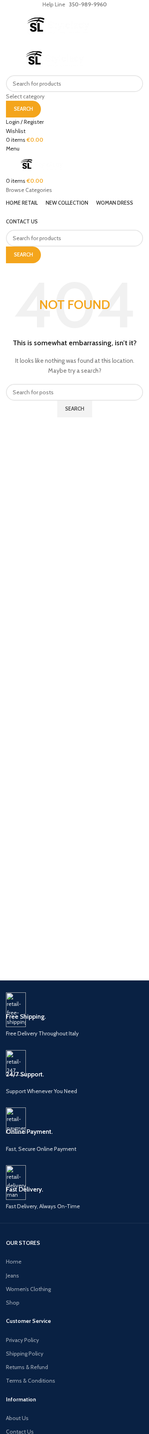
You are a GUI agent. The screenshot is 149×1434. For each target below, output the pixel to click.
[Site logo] (58, 25)
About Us (17, 1418)
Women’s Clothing (28, 1289)
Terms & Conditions (30, 1380)
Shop (12, 1302)
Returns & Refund (27, 1367)
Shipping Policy (24, 1353)
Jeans (12, 1275)
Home (13, 1261)
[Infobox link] (74, 1015)
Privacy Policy (22, 1340)
